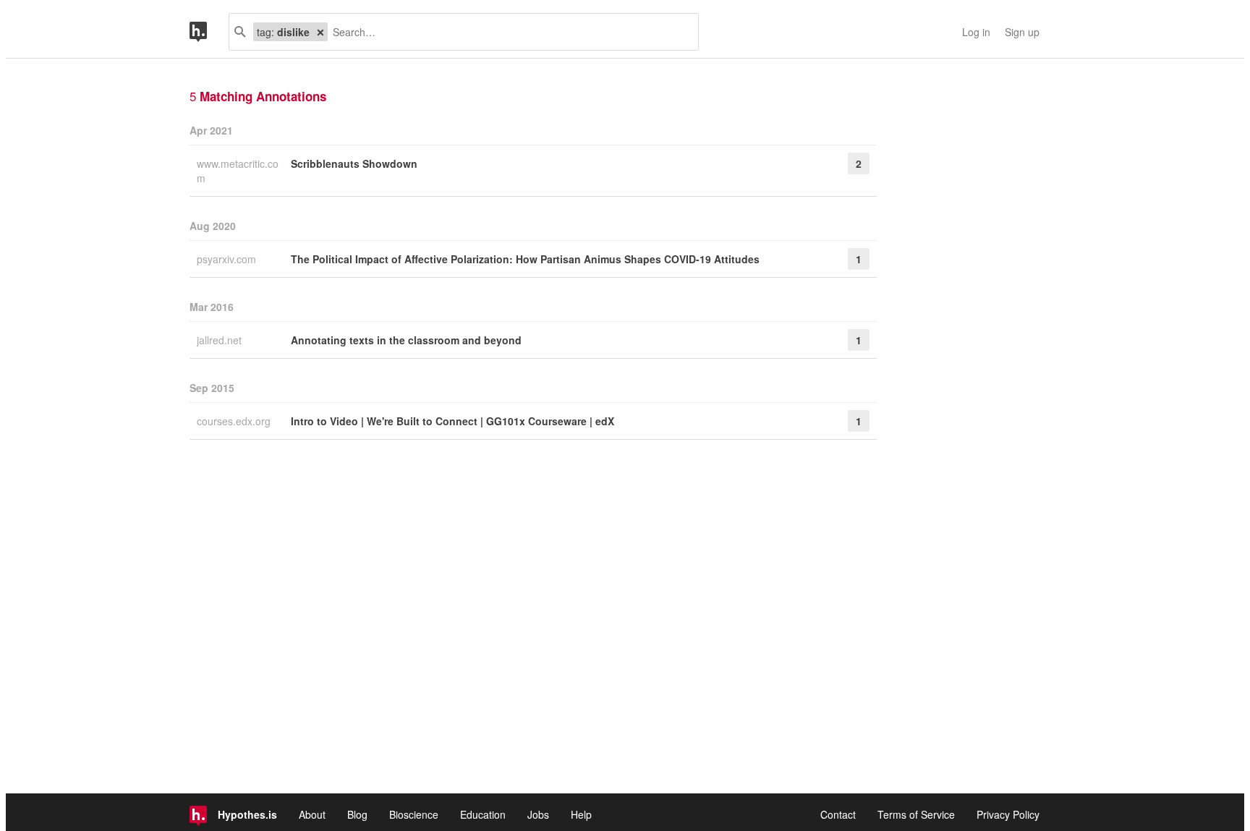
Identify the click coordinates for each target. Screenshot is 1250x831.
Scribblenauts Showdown (354, 163)
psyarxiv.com (228, 259)
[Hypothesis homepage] (209, 32)
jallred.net (221, 340)
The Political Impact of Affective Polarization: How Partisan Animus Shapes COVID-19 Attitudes (525, 259)
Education (483, 814)
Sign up (1022, 31)
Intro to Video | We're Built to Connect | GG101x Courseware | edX (452, 421)
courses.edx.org (235, 421)
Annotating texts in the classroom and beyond (406, 340)
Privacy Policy (1008, 814)
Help (581, 814)
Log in (976, 31)
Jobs (538, 814)
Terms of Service (916, 814)
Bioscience (413, 814)
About (312, 814)
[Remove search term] (320, 31)
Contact (838, 814)
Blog (357, 814)
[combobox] (507, 32)
